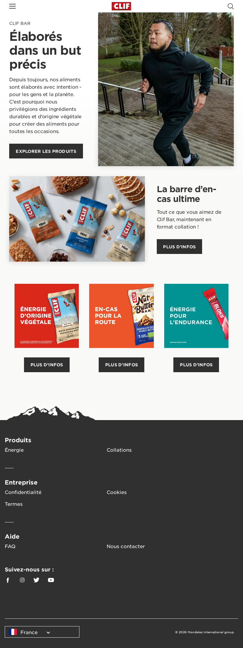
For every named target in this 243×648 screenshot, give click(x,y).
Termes (14, 504)
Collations (119, 450)
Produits (18, 439)
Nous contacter (126, 546)
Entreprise (21, 482)
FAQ (10, 546)
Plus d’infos (47, 364)
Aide (12, 536)
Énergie (14, 450)
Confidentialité (23, 492)
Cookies (117, 492)
